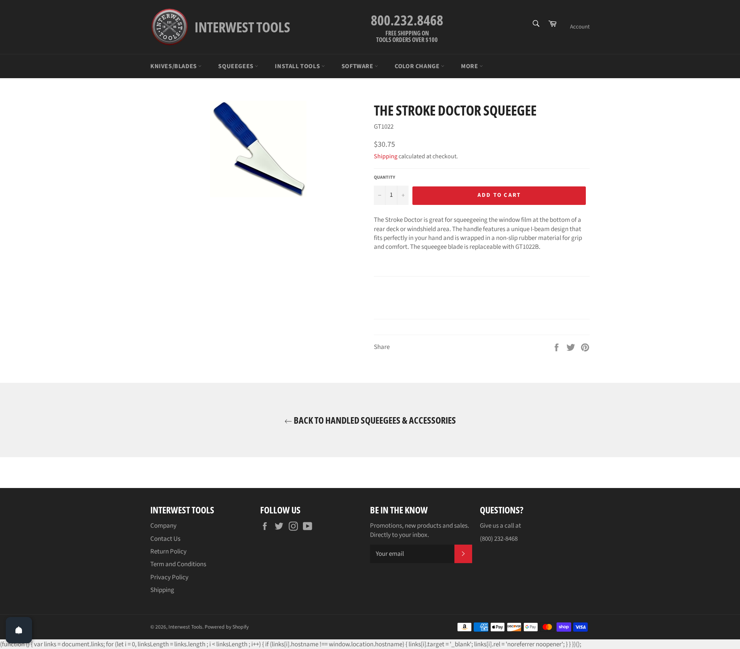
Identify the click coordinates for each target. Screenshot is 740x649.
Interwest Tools (185, 627)
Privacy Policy (169, 577)
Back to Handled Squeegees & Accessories (374, 420)
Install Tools (298, 66)
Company (163, 525)
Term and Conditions (178, 564)
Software (358, 66)
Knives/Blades (174, 66)
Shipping (385, 156)
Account (580, 27)
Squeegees (236, 66)
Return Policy (168, 551)
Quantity (384, 177)
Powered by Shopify (227, 627)
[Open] (19, 630)
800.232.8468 (407, 20)
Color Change (418, 66)
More (470, 66)
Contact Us (165, 538)
